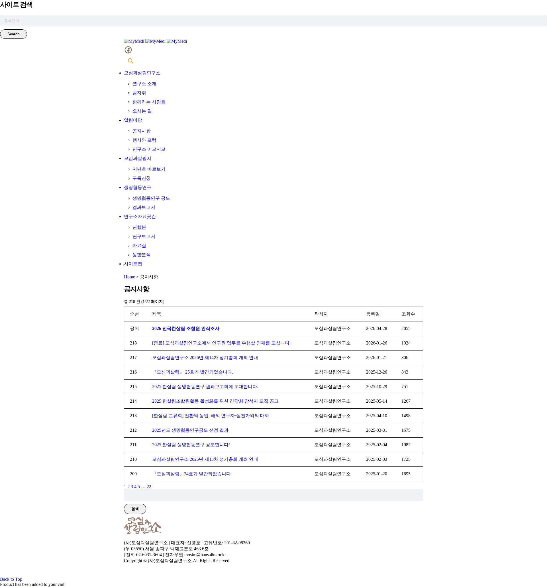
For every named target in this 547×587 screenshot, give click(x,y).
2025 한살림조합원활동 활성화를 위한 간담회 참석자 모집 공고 (215, 401)
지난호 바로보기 (149, 169)
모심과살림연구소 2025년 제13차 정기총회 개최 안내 (205, 459)
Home (129, 276)
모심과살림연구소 (142, 72)
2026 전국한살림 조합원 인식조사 (185, 328)
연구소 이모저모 (149, 149)
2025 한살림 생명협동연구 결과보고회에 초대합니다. (205, 386)
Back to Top (11, 579)
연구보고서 (143, 236)
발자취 (139, 92)
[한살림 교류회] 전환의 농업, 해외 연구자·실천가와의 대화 (211, 415)
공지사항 (141, 131)
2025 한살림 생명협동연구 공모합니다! (191, 444)
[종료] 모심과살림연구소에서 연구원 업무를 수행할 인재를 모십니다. (221, 343)
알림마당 (133, 120)
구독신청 (141, 178)
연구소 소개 (144, 83)
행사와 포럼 (144, 140)
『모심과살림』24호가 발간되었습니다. (192, 473)
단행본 (139, 227)
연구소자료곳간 (140, 216)
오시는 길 (142, 111)
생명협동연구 (137, 187)
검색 (135, 509)
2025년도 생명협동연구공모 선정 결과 (190, 430)
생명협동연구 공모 (151, 198)
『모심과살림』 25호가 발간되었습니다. (192, 372)
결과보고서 (143, 207)
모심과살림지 (137, 158)
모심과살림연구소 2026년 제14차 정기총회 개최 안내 (205, 357)
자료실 (139, 245)
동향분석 (141, 254)
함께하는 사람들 (149, 101)
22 (149, 486)
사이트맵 (133, 263)
